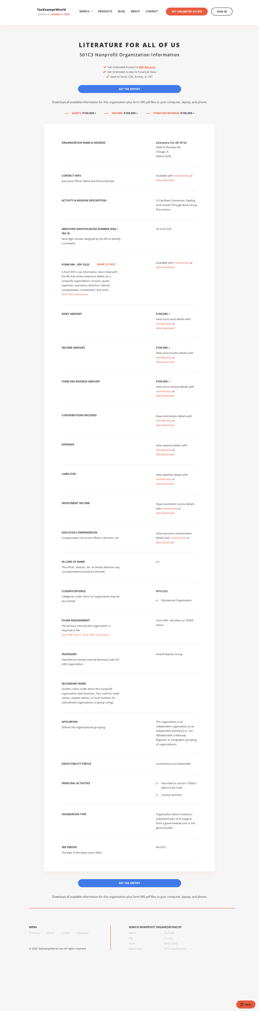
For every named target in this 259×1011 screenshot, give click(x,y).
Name (132, 933)
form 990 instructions (75, 294)
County (168, 938)
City (131, 938)
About (135, 11)
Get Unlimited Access (187, 11)
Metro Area (135, 948)
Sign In (222, 11)
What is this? (105, 264)
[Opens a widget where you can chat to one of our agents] (245, 1004)
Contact (152, 11)
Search (84, 11)
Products (105, 11)
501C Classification (175, 948)
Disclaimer (83, 933)
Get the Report (129, 89)
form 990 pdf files (144, 102)
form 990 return (71, 634)
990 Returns (147, 67)
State (132, 943)
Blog (121, 11)
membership (181, 175)
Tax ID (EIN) (170, 943)
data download (165, 180)
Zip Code (169, 933)
